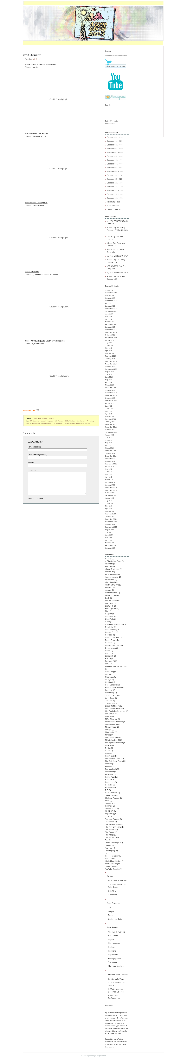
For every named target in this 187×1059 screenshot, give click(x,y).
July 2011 (108, 469)
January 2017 (110, 306)
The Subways (35, 423)
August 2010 (109, 498)
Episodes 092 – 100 (115, 171)
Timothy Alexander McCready (74, 423)
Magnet (111, 911)
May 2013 (108, 411)
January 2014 (110, 390)
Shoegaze (109, 803)
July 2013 (108, 406)
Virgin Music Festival (113, 861)
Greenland (112, 895)
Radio (107, 780)
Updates (108, 859)
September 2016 (111, 311)
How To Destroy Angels (114, 688)
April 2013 (108, 414)
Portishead (109, 772)
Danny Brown (110, 640)
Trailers (108, 845)
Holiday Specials (113, 202)
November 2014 (111, 364)
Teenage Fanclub (112, 819)
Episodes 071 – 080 (115, 164)
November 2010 (111, 490)
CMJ (110, 908)
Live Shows (109, 714)
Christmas (109, 616)
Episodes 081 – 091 (115, 168)
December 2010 (111, 487)
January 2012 (110, 453)
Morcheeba (109, 732)
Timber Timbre (111, 837)
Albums (108, 572)
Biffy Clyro (109, 603)
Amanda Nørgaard (47, 421)
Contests (108, 635)
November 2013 (111, 395)
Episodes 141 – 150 (115, 190)
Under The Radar (115, 919)
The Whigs (109, 835)
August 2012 (109, 435)
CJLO (107, 622)
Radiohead (109, 782)
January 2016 (110, 327)
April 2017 (108, 303)
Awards (108, 590)
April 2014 (108, 382)
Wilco (88, 423)
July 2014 (108, 374)
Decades (108, 643)
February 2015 (110, 356)
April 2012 (108, 445)
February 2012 (110, 451)
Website (31, 463)
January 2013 (110, 422)
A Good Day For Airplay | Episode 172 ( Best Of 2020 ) (117, 230)
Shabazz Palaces (112, 798)
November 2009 (111, 522)
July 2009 (108, 532)
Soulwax (108, 806)
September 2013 (111, 401)
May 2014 (108, 380)
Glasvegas (109, 677)
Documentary (110, 648)
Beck (107, 598)
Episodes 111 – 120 (114, 179)
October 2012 (110, 430)
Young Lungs (110, 866)
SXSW (107, 816)
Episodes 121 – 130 (115, 183)
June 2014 (109, 377)
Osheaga (108, 753)
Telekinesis (109, 822)
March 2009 (109, 543)
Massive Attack (111, 724)
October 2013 (110, 398)
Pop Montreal (110, 769)
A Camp (108, 559)
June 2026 (109, 290)
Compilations (110, 630)
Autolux (108, 588)
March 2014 (109, 385)
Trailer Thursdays (112, 843)
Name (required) (34, 447)
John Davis (109, 698)
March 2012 (109, 448)
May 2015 (108, 348)
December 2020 (111, 293)
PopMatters (113, 955)
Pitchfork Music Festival (114, 761)
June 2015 (109, 345)
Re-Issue (108, 785)
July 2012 (108, 437)
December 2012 (111, 424)
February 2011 (110, 482)
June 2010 (109, 503)
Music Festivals (113, 206)
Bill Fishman (59, 421)
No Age (108, 745)
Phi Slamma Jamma (113, 759)
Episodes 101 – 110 (114, 175)
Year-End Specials (114, 209)
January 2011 (110, 485)
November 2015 (111, 332)
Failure (108, 659)
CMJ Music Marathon (113, 624)
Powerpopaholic (114, 958)
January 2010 (110, 516)
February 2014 (110, 387)
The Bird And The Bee (114, 824)
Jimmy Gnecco (111, 695)
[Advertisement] (147, 90)
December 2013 (111, 393)
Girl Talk (108, 674)
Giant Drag (109, 672)
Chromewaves (114, 943)
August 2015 (109, 340)
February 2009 (110, 545)
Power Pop (90, 421)
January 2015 (110, 358)
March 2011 (109, 480)
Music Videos (38, 418)
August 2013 (109, 403)
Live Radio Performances (115, 711)
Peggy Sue (109, 756)
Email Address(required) (37, 455)
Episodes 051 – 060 (115, 156)
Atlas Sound (110, 582)
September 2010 (111, 495)
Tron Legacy (110, 851)
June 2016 (109, 314)
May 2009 (108, 537)
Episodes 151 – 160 (115, 194)
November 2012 (111, 427)
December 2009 (111, 519)
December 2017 (111, 301)
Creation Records (112, 638)
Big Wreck (109, 606)
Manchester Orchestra (114, 722)
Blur (106, 611)
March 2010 (109, 511)
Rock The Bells (111, 793)
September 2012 (111, 432)
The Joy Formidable (113, 827)
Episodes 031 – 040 (115, 149)
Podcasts (108, 766)
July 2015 (108, 343)
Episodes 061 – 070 (115, 160)
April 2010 (108, 508)
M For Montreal (111, 719)
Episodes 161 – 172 (115, 198)
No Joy (108, 748)
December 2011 (110, 456)
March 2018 (109, 295)
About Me (109, 564)
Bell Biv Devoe (111, 601)
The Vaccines (46, 423)
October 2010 (110, 493)
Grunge (108, 680)
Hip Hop (108, 682)
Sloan (28, 423)
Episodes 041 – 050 (115, 152)
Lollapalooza (110, 716)
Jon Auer (108, 701)
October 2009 (110, 524)
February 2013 (110, 419)
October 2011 (110, 461)
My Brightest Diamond (114, 743)
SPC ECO (109, 811)
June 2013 (109, 408)
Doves (107, 651)
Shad (107, 801)
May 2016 (108, 316)
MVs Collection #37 (32, 55)
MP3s (107, 735)
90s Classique (34, 421)
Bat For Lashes (111, 593)
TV (106, 853)
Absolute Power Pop (116, 932)
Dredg (107, 653)
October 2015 (110, 335)
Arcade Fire (109, 580)
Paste (110, 915)
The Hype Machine (116, 966)
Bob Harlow (81, 421)
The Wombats (57, 423)
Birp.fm (111, 939)
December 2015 (111, 330)
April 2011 (108, 477)
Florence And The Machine (116, 666)
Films (107, 664)
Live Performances (112, 709)
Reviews (108, 788)
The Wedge (109, 832)
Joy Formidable (111, 703)
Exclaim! (112, 947)
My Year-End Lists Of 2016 (117, 273)
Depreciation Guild (112, 645)
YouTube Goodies (112, 869)
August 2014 (109, 372)
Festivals (108, 661)
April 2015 (108, 351)
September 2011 (111, 464)
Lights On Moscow (112, 706)
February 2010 (110, 514)
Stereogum (112, 962)
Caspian (108, 614)
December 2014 (111, 361)
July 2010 (108, 501)
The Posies (109, 830)
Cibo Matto (109, 619)
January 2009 (110, 548)
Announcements (111, 577)
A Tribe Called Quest (113, 561)
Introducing (109, 693)
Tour (107, 840)
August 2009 (109, 530)
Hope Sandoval (111, 685)
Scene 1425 (110, 795)
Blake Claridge (70, 421)
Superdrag (109, 814)
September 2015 (111, 337)
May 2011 (108, 474)
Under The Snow (112, 856)
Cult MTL (112, 891)
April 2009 (108, 540)
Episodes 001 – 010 (115, 137)
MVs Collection (48, 418)
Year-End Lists (111, 864)
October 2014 (110, 366)
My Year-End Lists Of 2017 (117, 256)
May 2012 (108, 443)
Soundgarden (110, 809)
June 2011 (108, 472)
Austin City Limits (112, 585)
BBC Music (113, 936)
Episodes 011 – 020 (114, 141)
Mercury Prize (110, 727)
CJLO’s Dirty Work (116, 979)
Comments (32, 471)
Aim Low (108, 566)
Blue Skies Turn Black (117, 881)
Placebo (108, 764)
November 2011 (110, 458)
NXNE (107, 751)
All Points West (111, 574)
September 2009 (111, 527)
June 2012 (109, 440)
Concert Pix (109, 632)
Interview (108, 690)
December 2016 (111, 308)
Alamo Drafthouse (112, 569)
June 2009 (109, 535)
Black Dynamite (111, 609)
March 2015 (109, 353)
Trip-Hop (108, 848)
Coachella (109, 627)
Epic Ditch (109, 656)
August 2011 (109, 466)
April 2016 (108, 319)
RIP (106, 790)
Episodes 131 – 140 (115, 187)
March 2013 (109, 416)
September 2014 (111, 369)
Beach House (110, 595)
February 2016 (110, 324)
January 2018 (110, 298)
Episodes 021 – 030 (115, 145)
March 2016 (109, 322)
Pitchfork (112, 951)
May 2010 (108, 506)
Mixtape (108, 730)
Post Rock (109, 774)
